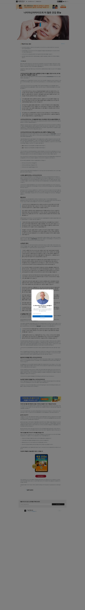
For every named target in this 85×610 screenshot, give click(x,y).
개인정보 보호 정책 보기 (42, 318)
